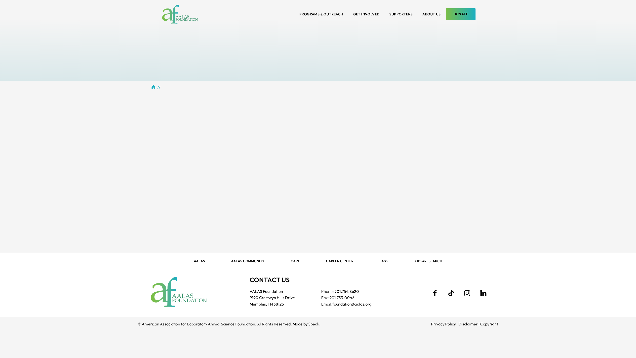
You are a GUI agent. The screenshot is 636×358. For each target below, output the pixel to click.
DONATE (460, 14)
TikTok (451, 293)
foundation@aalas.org (351, 304)
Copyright (489, 323)
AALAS (199, 261)
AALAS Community (248, 261)
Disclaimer (468, 323)
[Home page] (180, 14)
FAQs (384, 261)
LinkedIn (483, 293)
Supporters (400, 14)
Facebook (435, 293)
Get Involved (366, 14)
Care (295, 261)
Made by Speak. (306, 323)
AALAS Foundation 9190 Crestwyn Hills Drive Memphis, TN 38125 (272, 298)
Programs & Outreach (321, 14)
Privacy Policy (443, 323)
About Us (431, 14)
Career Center (340, 261)
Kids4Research (428, 261)
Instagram (467, 293)
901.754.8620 (346, 291)
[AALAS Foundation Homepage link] (179, 291)
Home (153, 87)
